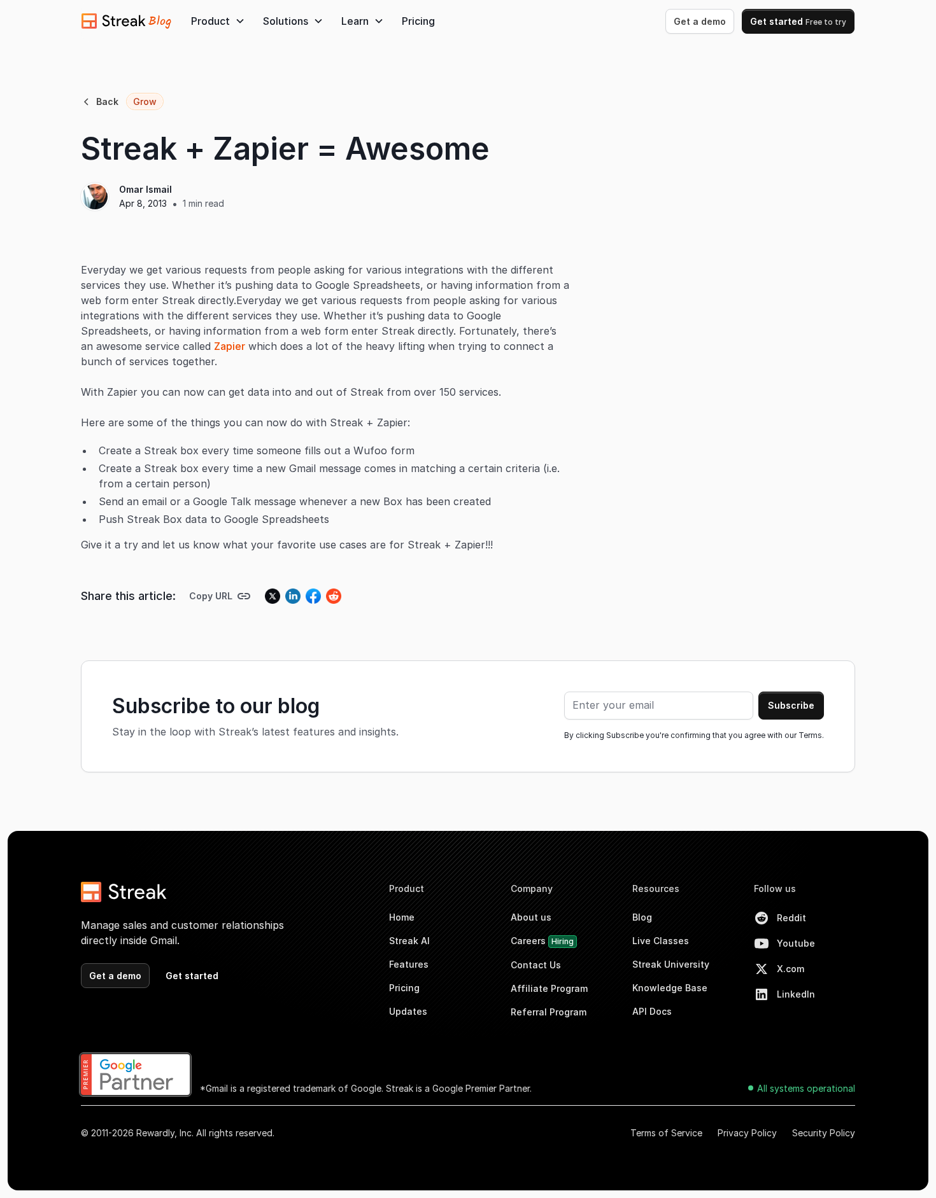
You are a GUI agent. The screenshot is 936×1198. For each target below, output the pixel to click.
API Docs (652, 1011)
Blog (642, 917)
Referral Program (548, 1011)
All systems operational (806, 1088)
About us (531, 917)
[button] (218, 21)
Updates (408, 1011)
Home (402, 917)
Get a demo (700, 21)
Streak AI (409, 940)
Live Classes (660, 940)
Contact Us (536, 964)
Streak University (670, 964)
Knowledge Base (669, 987)
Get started (798, 21)
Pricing (418, 21)
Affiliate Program (549, 988)
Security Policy (823, 1132)
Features (409, 964)
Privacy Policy (747, 1132)
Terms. (811, 735)
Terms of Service (666, 1132)
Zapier (229, 346)
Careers (542, 940)
